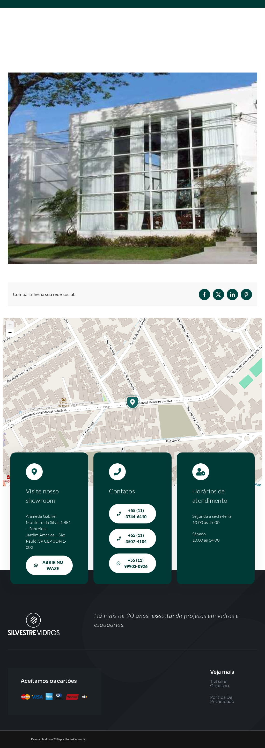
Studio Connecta (75, 739)
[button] (132, 402)
